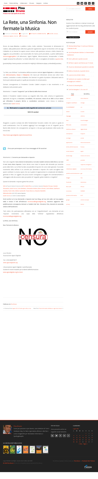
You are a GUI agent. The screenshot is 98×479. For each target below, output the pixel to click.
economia (68, 191)
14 (82, 437)
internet (68, 98)
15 (86, 437)
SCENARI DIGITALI (41, 33)
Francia (82, 147)
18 (73, 439)
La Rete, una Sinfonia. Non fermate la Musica (29, 25)
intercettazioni (84, 98)
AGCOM (51, 33)
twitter (68, 111)
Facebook (68, 182)
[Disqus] (33, 336)
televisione (83, 182)
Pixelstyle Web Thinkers (88, 461)
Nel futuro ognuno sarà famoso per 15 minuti (80, 63)
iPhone (82, 186)
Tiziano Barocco (30, 191)
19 (76, 439)
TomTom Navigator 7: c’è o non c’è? (78, 89)
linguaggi (68, 116)
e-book (82, 111)
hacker (82, 204)
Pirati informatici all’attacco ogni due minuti (50, 308)
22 (86, 439)
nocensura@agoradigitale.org (37, 201)
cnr (81, 107)
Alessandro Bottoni (32, 188)
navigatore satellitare (71, 102)
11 (73, 437)
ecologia (68, 138)
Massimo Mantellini (40, 191)
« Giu (80, 444)
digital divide (84, 129)
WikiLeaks (68, 125)
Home (5, 3)
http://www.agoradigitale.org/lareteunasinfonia (17, 135)
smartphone (69, 133)
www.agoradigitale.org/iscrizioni (13, 272)
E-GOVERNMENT (70, 107)
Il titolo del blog (13, 3)
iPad (67, 120)
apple (82, 151)
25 (73, 442)
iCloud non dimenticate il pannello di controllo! (81, 67)
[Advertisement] (31, 291)
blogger (68, 177)
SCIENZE (83, 191)
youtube (83, 160)
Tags (72, 94)
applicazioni (69, 142)
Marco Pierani (42, 188)
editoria (83, 116)
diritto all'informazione (72, 147)
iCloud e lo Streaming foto (75, 85)
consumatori (84, 125)
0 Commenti (24, 36)
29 (86, 442)
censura (68, 164)
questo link (59, 59)
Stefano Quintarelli (20, 191)
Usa (81, 177)
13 (79, 437)
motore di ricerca (85, 155)
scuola (82, 138)
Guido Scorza (15, 104)
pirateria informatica (71, 195)
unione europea (85, 200)
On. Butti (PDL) (27, 186)
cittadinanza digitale (71, 169)
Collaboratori (23, 3)
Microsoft (68, 186)
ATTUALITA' (34, 33)
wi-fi (82, 195)
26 (76, 442)
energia (83, 102)
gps (81, 173)
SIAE (4, 186)
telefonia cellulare (71, 129)
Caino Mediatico (22, 188)
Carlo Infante (49, 188)
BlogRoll (87, 94)
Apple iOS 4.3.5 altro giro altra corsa (21, 308)
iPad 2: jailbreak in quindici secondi (77, 59)
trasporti (83, 133)
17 (92, 437)
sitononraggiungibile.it (10, 56)
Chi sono (31, 3)
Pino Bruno (15, 33)
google (68, 200)
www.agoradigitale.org (10, 262)
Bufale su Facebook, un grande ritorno (78, 71)
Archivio (45, 3)
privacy (68, 204)
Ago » (85, 444)
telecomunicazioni (85, 142)
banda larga (69, 155)
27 (79, 442)
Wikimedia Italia (7, 193)
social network (70, 151)
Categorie (38, 3)
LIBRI (67, 160)
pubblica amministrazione (73, 173)
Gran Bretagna (84, 120)
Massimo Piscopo (48, 186)
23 (89, 439)
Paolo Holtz (11, 191)
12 (76, 437)
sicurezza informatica (86, 169)
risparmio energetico (86, 164)
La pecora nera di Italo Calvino (76, 75)
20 (79, 439)
